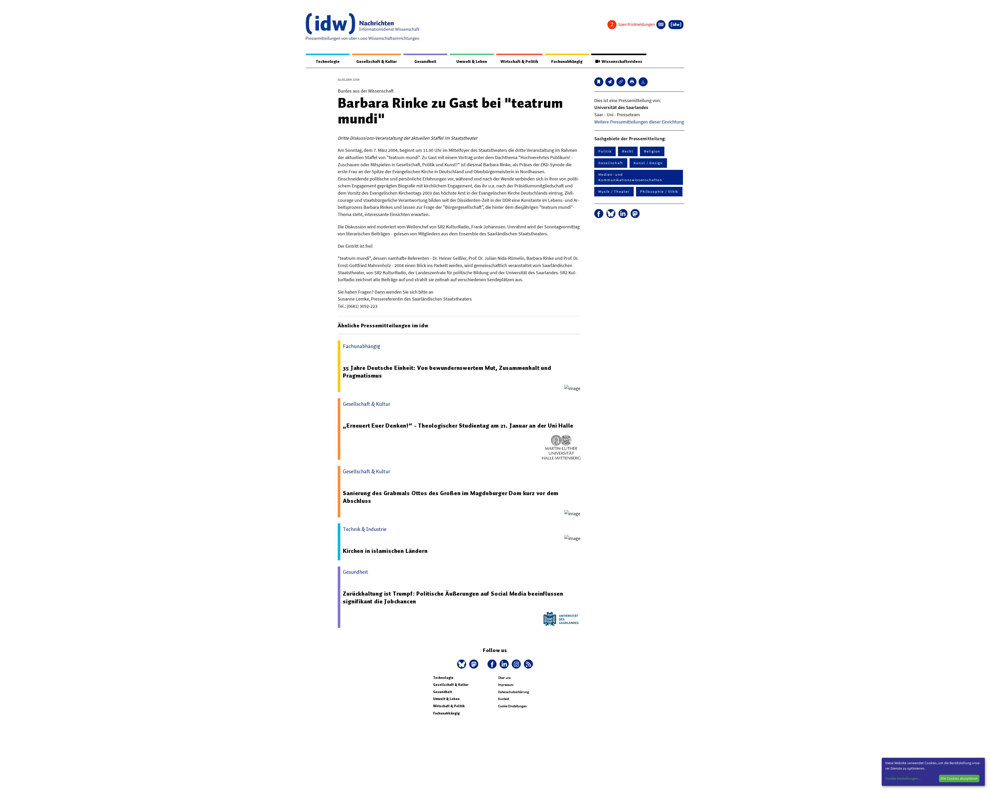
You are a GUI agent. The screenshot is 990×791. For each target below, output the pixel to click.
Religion (652, 151)
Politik (605, 151)
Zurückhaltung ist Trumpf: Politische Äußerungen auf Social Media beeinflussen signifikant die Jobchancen (453, 597)
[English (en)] (660, 24)
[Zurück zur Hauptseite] (676, 24)
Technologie (328, 62)
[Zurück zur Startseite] (362, 27)
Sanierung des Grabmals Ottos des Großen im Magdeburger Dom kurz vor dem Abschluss (450, 497)
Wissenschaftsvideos (621, 62)
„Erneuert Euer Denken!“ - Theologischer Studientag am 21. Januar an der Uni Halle (458, 425)
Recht (627, 151)
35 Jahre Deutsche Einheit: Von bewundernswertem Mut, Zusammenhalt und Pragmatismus (447, 371)
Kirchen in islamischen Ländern (385, 550)
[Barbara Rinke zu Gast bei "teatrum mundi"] (609, 81)
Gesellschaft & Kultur (376, 62)
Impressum (506, 684)
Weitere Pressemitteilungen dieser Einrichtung (639, 122)
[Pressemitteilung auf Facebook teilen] (598, 213)
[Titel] (598, 81)
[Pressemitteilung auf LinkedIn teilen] (623, 213)
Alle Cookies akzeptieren (959, 778)
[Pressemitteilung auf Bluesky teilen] (610, 213)
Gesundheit (425, 62)
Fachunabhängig (566, 62)
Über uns (504, 678)
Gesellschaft (610, 163)
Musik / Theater (614, 191)
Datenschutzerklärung (513, 692)
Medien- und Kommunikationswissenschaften (630, 177)
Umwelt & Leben (471, 62)
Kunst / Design (648, 163)
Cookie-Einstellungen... (902, 778)
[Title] (620, 81)
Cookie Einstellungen (512, 706)
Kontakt (503, 699)
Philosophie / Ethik (659, 191)
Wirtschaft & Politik (519, 62)
